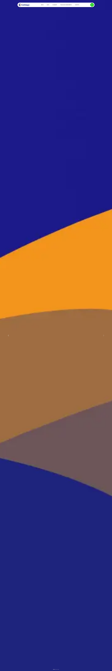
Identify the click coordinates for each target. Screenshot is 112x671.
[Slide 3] (58, 669)
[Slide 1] (54, 669)
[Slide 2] (56, 669)
